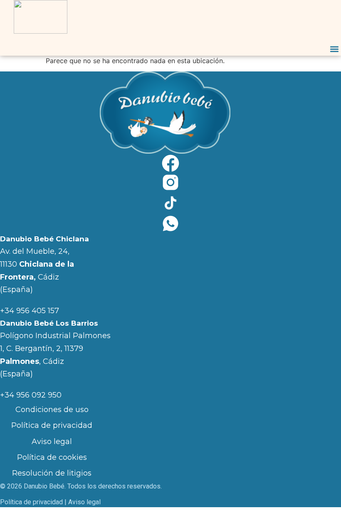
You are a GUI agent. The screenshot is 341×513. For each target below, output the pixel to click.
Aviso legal (52, 441)
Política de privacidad (51, 425)
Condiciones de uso (52, 409)
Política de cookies (52, 457)
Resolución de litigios (51, 473)
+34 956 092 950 (31, 395)
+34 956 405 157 (29, 310)
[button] (334, 49)
